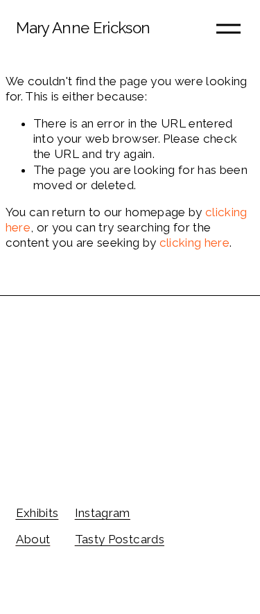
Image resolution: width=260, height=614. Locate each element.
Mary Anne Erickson (83, 28)
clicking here (194, 242)
